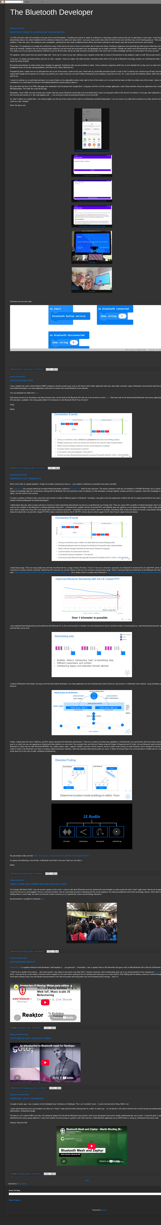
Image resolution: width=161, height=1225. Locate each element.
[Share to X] (52, 369)
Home (87, 1180)
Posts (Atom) (21, 1184)
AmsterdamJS (15, 967)
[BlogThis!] (49, 369)
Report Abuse (15, 1200)
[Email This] (47, 369)
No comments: (38, 369)
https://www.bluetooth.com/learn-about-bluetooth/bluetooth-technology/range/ (42, 572)
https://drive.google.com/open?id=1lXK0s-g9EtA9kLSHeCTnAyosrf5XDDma (61, 856)
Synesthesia (17, 489)
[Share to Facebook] (54, 369)
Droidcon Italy (76, 489)
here (36, 393)
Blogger (103, 1210)
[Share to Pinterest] (56, 369)
